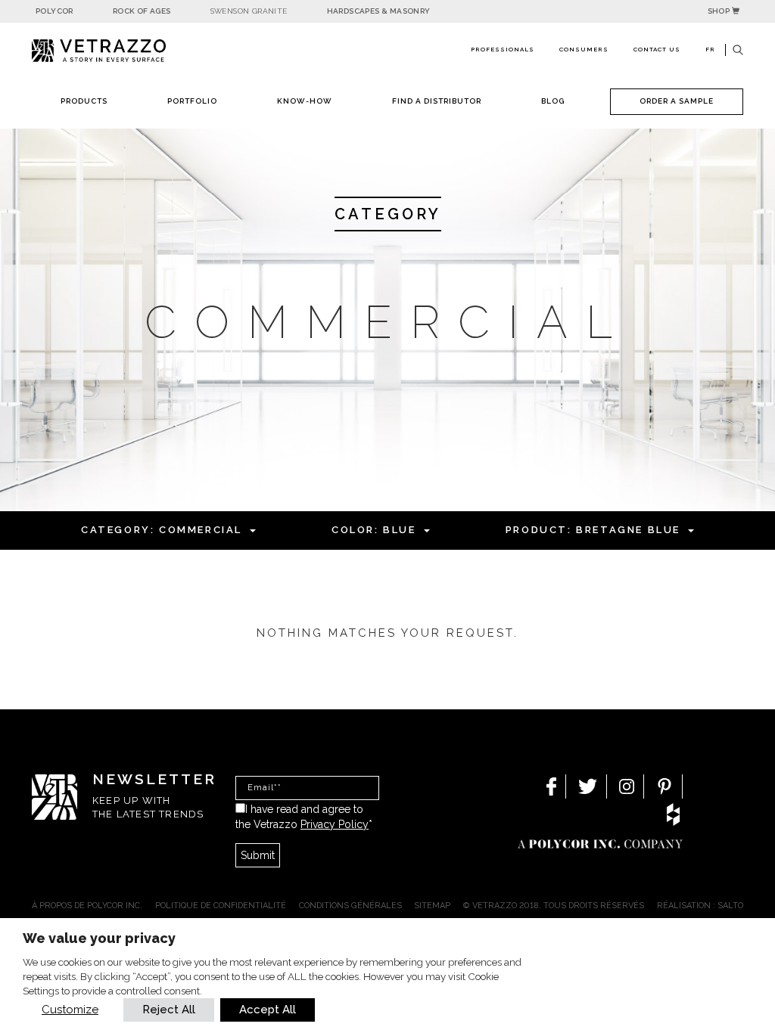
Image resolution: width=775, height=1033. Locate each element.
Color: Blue (373, 529)
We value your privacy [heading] (99, 938)
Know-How (304, 101)
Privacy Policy (334, 824)
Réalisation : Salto (700, 905)
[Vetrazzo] (115, 51)
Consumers (583, 49)
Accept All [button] (267, 1009)
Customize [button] (70, 1009)
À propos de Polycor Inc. (87, 905)
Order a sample (677, 101)
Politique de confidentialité (220, 905)
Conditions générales (350, 905)
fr (710, 49)
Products (84, 101)
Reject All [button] (168, 1009)
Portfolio (192, 101)
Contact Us (656, 49)
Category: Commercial (161, 529)
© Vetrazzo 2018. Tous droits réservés (553, 905)
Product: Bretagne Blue (593, 529)
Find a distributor (436, 101)
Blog (553, 101)
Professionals (502, 49)
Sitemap (432, 905)
